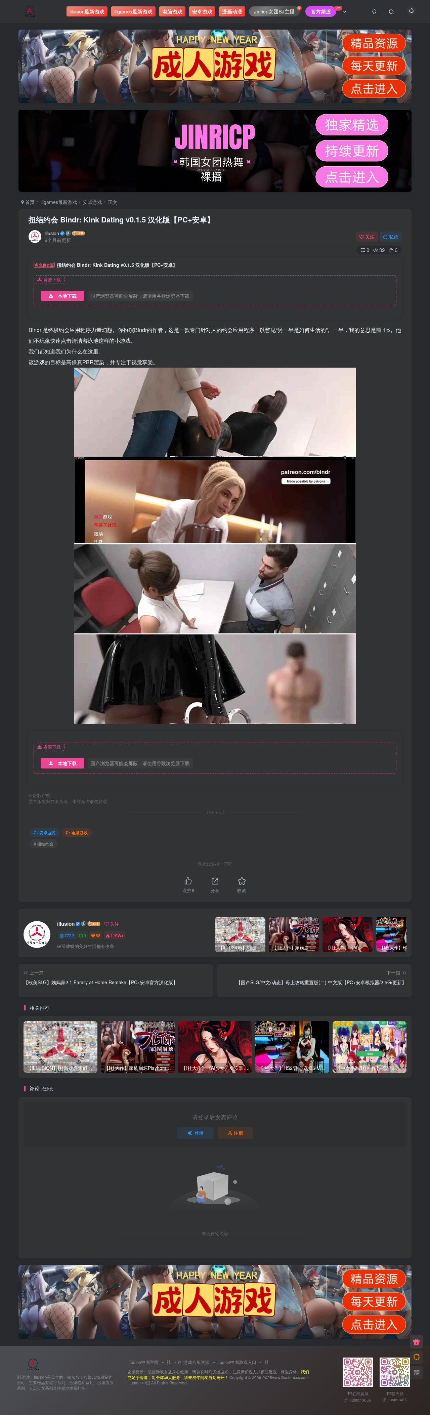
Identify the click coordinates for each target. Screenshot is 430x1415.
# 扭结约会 (43, 843)
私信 (393, 236)
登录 (199, 1132)
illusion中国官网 (143, 1362)
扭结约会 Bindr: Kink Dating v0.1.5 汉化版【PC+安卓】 (121, 219)
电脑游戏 (80, 832)
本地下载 (67, 295)
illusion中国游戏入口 (236, 1362)
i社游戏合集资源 (194, 1362)
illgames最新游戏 (59, 202)
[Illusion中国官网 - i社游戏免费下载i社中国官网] (33, 1363)
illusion (52, 233)
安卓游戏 (92, 202)
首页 (29, 202)
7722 (69, 935)
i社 (168, 1362)
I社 (266, 1362)
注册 (238, 1132)
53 (98, 935)
